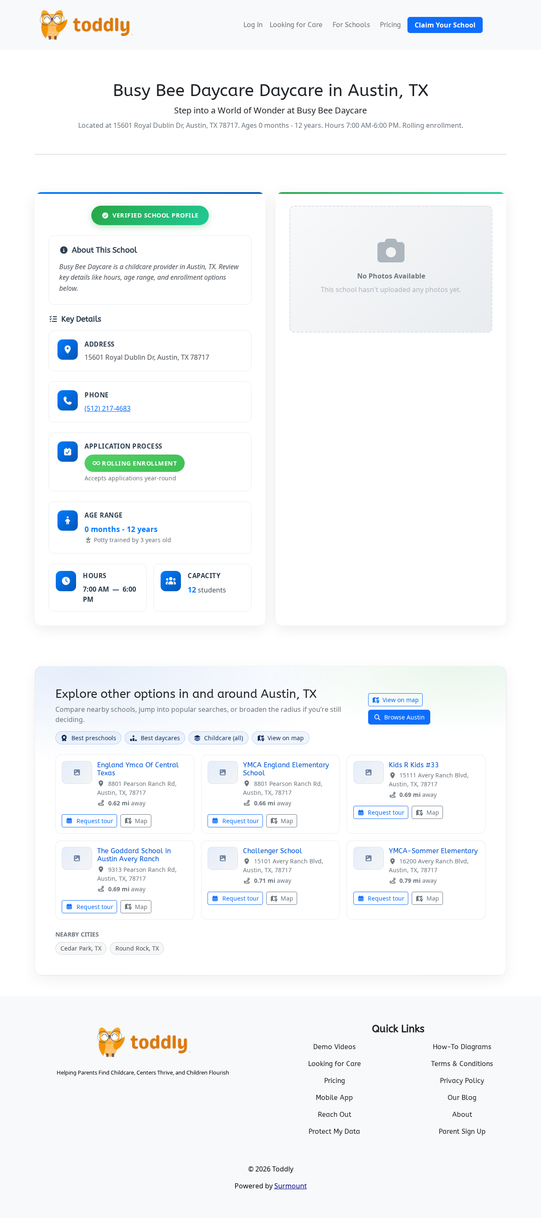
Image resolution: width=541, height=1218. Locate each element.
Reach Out (334, 1115)
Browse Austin (404, 717)
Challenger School (272, 851)
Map (140, 821)
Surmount (290, 1185)
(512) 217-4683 (108, 408)
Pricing (390, 25)
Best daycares (160, 738)
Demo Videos (334, 1047)
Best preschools (93, 738)
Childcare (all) (223, 738)
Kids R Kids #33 (414, 765)
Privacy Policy (462, 1081)
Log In (252, 25)
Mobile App (334, 1098)
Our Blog (462, 1098)
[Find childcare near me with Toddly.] (85, 25)
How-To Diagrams (462, 1047)
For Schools (351, 25)
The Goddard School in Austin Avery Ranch (134, 855)
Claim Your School (445, 25)
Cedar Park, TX (80, 948)
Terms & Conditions (462, 1064)
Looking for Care (296, 25)
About (462, 1115)
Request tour (94, 821)
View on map (400, 700)
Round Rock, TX (137, 948)
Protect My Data (334, 1131)
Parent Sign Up (462, 1131)
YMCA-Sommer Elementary (433, 851)
